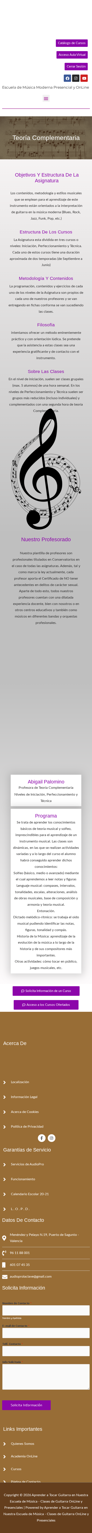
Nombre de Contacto (17, 1303)
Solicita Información (26, 1405)
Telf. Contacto (12, 1344)
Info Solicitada (12, 1362)
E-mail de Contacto (16, 1326)
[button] (46, 98)
